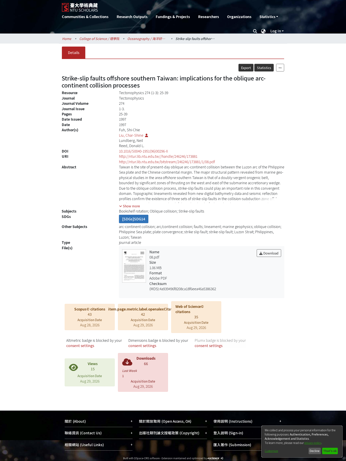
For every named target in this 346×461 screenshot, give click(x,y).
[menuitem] (269, 17)
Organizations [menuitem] (239, 16)
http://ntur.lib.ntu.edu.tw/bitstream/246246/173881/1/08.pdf (167, 161)
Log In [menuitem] (275, 30)
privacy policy (312, 443)
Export (246, 67)
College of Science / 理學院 (99, 38)
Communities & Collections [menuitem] (85, 16)
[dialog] (302, 441)
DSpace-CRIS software (147, 458)
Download (271, 253)
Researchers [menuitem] (208, 16)
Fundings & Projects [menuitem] (173, 16)
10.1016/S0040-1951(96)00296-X (143, 151)
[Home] (151, 6)
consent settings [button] (80, 345)
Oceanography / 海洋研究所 (147, 38)
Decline (315, 451)
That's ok (330, 451)
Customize (271, 451)
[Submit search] (254, 30)
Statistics (264, 67)
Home (66, 38)
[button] (129, 206)
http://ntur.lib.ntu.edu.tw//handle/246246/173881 (158, 156)
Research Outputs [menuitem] (132, 16)
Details (73, 52)
